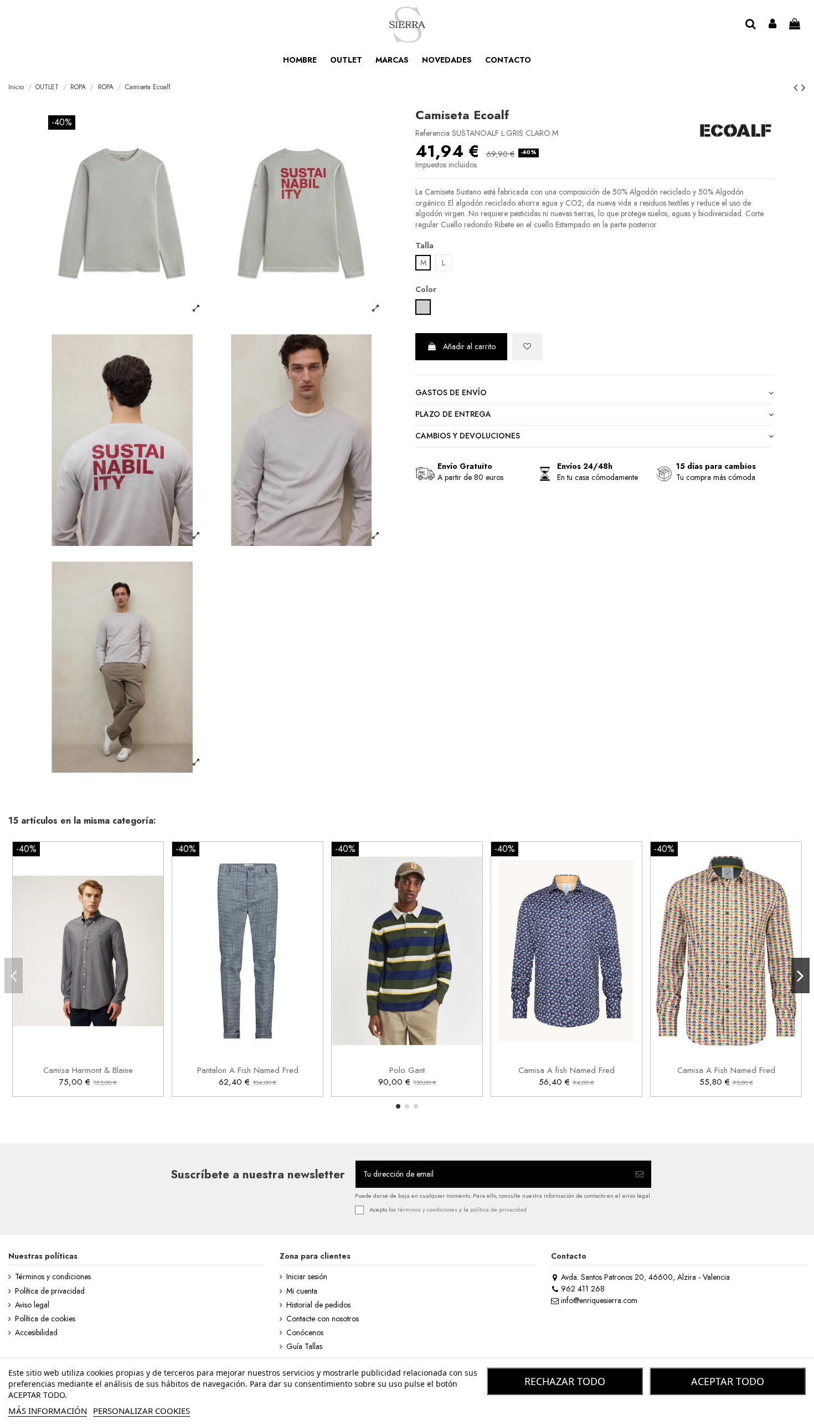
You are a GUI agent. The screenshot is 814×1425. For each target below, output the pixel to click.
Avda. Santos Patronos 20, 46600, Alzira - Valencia (645, 1277)
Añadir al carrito (469, 346)
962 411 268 (583, 1288)
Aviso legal (32, 1305)
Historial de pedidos (318, 1305)
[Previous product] (797, 87)
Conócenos (304, 1332)
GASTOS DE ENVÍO (451, 392)
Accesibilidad (36, 1332)
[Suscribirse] (639, 1174)
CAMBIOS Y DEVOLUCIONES (467, 436)
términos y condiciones (427, 1209)
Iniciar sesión (306, 1276)
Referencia (432, 133)
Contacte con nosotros (322, 1319)
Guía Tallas (304, 1346)
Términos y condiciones (53, 1276)
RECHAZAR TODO (564, 1381)
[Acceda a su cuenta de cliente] (773, 24)
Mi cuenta (301, 1291)
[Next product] (803, 87)
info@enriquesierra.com (599, 1300)
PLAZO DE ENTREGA (453, 414)
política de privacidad (498, 1209)
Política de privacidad (50, 1291)
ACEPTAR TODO (727, 1381)
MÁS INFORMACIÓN (47, 1410)
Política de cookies (45, 1319)
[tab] (594, 394)
